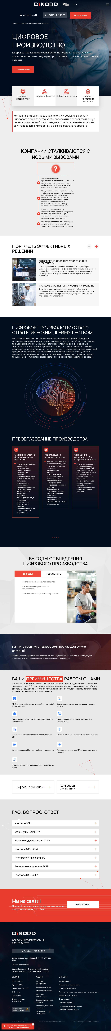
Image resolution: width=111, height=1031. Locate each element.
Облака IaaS (16, 995)
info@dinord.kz (31, 15)
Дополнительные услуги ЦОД (18, 1000)
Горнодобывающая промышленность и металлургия (79, 992)
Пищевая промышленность (69, 985)
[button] (89, 246)
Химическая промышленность (70, 1006)
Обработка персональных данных (85, 1021)
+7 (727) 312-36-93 (56, 15)
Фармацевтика (64, 981)
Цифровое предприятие (41, 982)
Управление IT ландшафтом (41, 1012)
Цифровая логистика (67, 787)
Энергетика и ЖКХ (66, 999)
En (75, 4)
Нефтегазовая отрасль (68, 995)
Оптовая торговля (66, 1003)
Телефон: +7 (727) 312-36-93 (34, 951)
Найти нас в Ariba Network (18, 1009)
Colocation (16, 992)
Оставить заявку (23, 69)
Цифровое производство (41, 995)
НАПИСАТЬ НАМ (83, 904)
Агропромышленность (67, 988)
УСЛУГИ (15, 977)
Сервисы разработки (20, 988)
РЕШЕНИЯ (39, 977)
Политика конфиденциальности (52, 1021)
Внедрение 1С (17, 981)
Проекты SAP (17, 985)
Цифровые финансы (29, 787)
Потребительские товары (69, 1010)
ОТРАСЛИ (63, 977)
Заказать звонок (81, 15)
